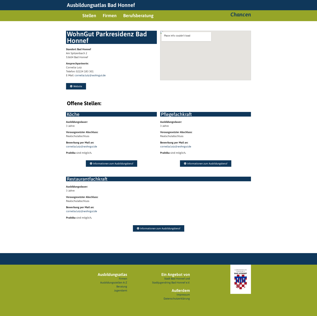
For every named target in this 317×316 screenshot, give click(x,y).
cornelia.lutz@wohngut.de (90, 75)
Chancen (240, 14)
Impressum (183, 294)
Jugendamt (120, 290)
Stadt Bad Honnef (174, 278)
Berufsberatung (138, 15)
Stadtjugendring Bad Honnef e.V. (171, 282)
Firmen (110, 15)
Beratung (121, 286)
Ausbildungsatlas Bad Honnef (101, 5)
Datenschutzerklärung (177, 298)
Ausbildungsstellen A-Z (113, 282)
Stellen (89, 15)
